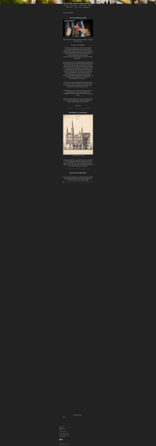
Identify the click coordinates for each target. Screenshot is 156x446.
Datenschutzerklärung (62, 428)
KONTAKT (76, 7)
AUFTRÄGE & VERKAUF (69, 7)
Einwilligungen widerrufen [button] (62, 436)
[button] (78, 201)
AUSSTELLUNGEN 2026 (86, 7)
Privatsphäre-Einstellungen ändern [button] (63, 433)
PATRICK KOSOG (66, 5)
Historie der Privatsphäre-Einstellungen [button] (64, 434)
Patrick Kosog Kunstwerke (78, 3)
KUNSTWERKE (90, 5)
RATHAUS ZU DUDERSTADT (82, 5)
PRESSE (80, 7)
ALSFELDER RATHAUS (73, 5)
